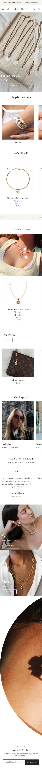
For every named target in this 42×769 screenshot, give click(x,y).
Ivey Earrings (6, 444)
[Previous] (3, 52)
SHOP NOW (10, 546)
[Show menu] (3, 9)
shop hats (25, 28)
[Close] (38, 601)
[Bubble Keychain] (18, 363)
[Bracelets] (18, 122)
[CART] (39, 8)
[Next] (39, 52)
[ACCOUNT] (34, 8)
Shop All (21, 158)
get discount (32, 762)
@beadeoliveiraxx (10, 447)
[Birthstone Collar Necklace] (18, 180)
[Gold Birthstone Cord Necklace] (18, 294)
